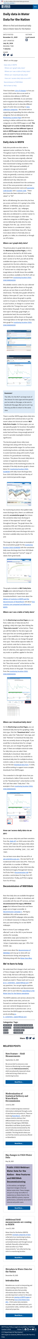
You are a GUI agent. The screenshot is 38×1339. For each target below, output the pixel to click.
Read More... (19, 1082)
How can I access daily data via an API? (18, 78)
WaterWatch (16, 1116)
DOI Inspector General (8, 1335)
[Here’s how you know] (19, 2)
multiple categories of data (21, 1235)
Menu (35, 7)
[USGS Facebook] (25, 1330)
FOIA (3, 1337)
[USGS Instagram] (35, 1330)
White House (21, 1335)
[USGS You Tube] (33, 1330)
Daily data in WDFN (10, 65)
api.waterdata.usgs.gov (11, 859)
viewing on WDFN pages (22, 1297)
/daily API (13, 841)
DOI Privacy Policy (7, 1327)
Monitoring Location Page (12, 117)
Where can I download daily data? (16, 75)
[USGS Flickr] (30, 1330)
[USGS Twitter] (23, 1330)
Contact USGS (6, 1329)
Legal (16, 1327)
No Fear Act (30, 1335)
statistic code (21, 191)
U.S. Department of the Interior (11, 1332)
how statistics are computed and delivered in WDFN (19, 604)
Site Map (31, 1327)
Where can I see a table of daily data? (17, 71)
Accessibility (23, 1327)
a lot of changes (20, 91)
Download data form (21, 765)
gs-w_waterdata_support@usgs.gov (16, 983)
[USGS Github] (28, 1330)
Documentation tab (21, 872)
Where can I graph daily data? (15, 68)
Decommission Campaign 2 (12, 912)
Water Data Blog (26, 958)
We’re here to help (10, 85)
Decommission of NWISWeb (13, 82)
